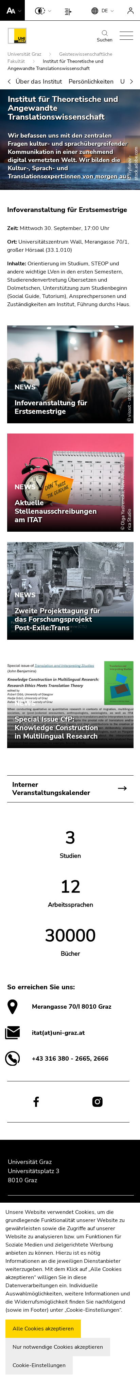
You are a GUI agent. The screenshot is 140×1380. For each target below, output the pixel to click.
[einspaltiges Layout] (69, 10)
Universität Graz (24, 54)
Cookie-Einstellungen (39, 1365)
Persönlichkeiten (91, 81)
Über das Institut (39, 81)
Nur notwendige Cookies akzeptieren (58, 1347)
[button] (12, 10)
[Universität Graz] (17, 37)
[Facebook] (36, 1101)
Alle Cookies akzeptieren (43, 1328)
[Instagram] (97, 1102)
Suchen (104, 40)
